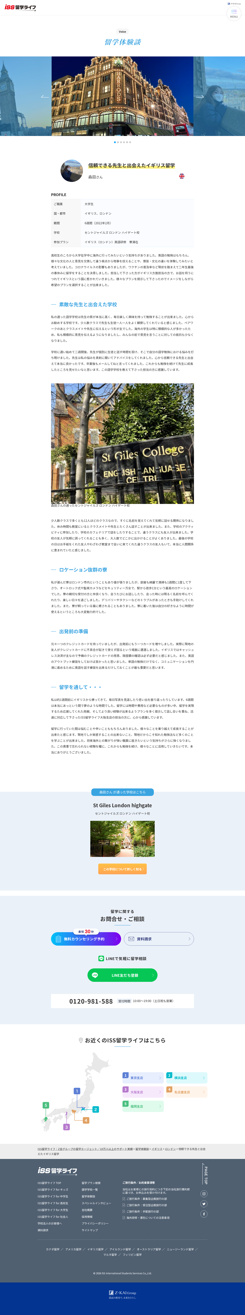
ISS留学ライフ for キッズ (53, 1189)
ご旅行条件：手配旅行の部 (142, 1211)
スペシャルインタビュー (96, 1203)
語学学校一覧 (90, 1189)
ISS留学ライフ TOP (49, 1183)
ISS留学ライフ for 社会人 (53, 1217)
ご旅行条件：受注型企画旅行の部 (146, 1205)
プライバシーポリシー (95, 1223)
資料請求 (144, 938)
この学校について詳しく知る (122, 869)
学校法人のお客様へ (50, 1223)
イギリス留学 (95, 1249)
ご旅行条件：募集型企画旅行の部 (146, 1198)
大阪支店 (137, 1092)
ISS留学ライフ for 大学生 (53, 1210)
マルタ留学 (110, 1254)
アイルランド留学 (120, 1249)
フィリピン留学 (132, 1254)
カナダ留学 (52, 1249)
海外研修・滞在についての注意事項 (147, 1217)
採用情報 (87, 1217)
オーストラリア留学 (149, 1249)
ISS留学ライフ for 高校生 (53, 1203)
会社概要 (87, 1210)
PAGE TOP (204, 1174)
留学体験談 (88, 1196)
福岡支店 (137, 1106)
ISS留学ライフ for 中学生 (53, 1196)
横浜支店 (180, 1077)
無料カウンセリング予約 (84, 938)
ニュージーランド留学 (180, 1249)
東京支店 (137, 1077)
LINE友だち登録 (125, 975)
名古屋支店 (182, 1092)
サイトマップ (90, 1230)
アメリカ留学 (73, 1249)
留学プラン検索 (91, 1183)
